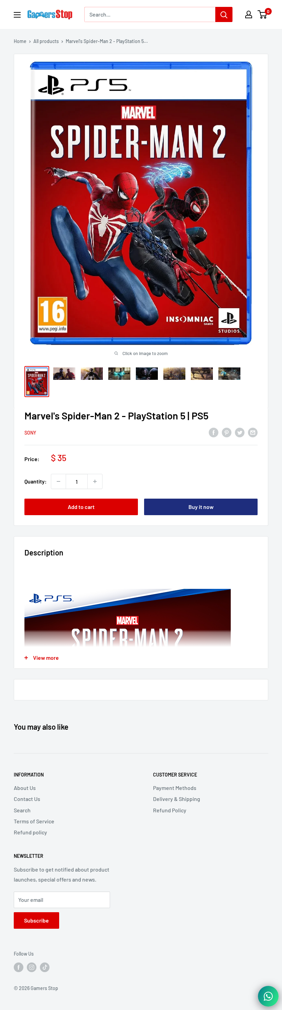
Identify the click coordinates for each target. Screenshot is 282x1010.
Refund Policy (169, 810)
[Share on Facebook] (213, 432)
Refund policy (30, 832)
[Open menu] (17, 15)
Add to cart (81, 506)
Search (22, 810)
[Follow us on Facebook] (18, 967)
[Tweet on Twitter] (240, 432)
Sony (30, 433)
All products (46, 41)
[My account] (248, 14)
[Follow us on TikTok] (45, 967)
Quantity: (35, 481)
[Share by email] (253, 432)
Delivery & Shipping (176, 798)
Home (20, 41)
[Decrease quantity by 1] (58, 481)
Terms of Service (34, 821)
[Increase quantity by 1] (95, 481)
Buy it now (201, 506)
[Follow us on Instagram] (31, 967)
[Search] (223, 14)
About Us (25, 787)
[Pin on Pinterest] (226, 432)
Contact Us (27, 798)
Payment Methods (174, 787)
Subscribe (36, 920)
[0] (262, 14)
